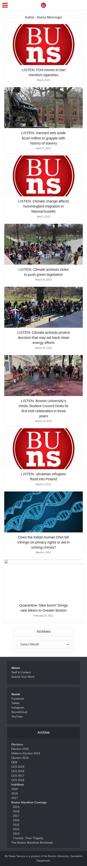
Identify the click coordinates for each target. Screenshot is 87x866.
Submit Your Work (22, 676)
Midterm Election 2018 (25, 753)
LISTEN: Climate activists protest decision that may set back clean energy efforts (43, 338)
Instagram (17, 707)
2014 (16, 829)
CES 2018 (17, 771)
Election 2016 (20, 757)
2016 (16, 820)
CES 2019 (17, 766)
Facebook (17, 698)
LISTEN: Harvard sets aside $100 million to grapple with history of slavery (43, 138)
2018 (14, 793)
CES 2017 (17, 775)
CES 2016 (17, 780)
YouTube (17, 716)
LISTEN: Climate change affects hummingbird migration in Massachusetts (43, 206)
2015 (16, 824)
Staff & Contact (21, 672)
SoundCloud (19, 712)
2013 (16, 833)
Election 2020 (20, 748)
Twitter (15, 703)
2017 (14, 798)
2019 (14, 789)
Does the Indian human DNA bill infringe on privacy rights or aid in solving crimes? (43, 542)
